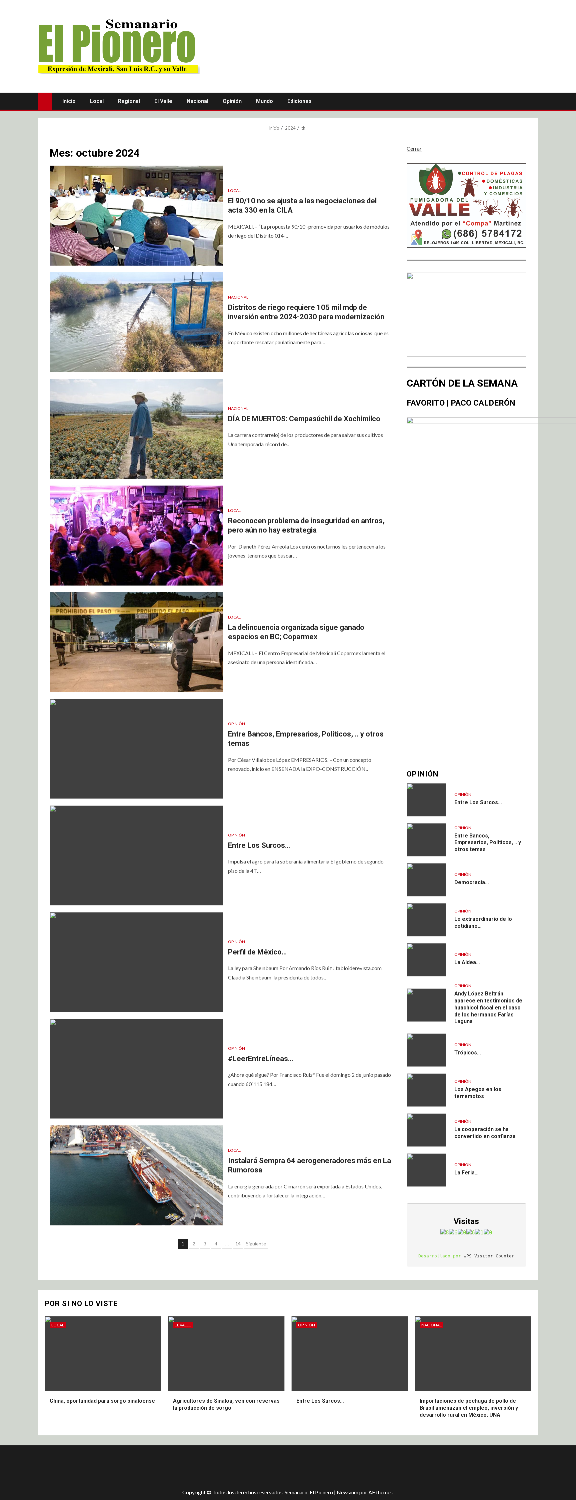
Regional (129, 101)
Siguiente (256, 1243)
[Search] (532, 101)
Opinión (232, 101)
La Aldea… (467, 962)
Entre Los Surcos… (259, 845)
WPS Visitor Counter (489, 1255)
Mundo (264, 101)
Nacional (197, 101)
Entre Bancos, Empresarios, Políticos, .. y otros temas (487, 842)
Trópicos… (467, 1052)
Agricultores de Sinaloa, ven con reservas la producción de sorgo (226, 1404)
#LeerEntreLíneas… (260, 1058)
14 (238, 1243)
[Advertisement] (156, 1467)
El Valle (163, 101)
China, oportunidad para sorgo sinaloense (102, 1401)
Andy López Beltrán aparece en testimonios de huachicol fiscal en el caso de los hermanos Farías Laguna (488, 1007)
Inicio (69, 101)
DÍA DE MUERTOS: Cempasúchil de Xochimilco (305, 419)
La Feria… (466, 1172)
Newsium (347, 1492)
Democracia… (471, 882)
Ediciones (299, 101)
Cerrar (414, 148)
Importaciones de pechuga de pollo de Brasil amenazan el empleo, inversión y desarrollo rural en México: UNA (469, 1408)
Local (97, 101)
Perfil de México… (257, 952)
